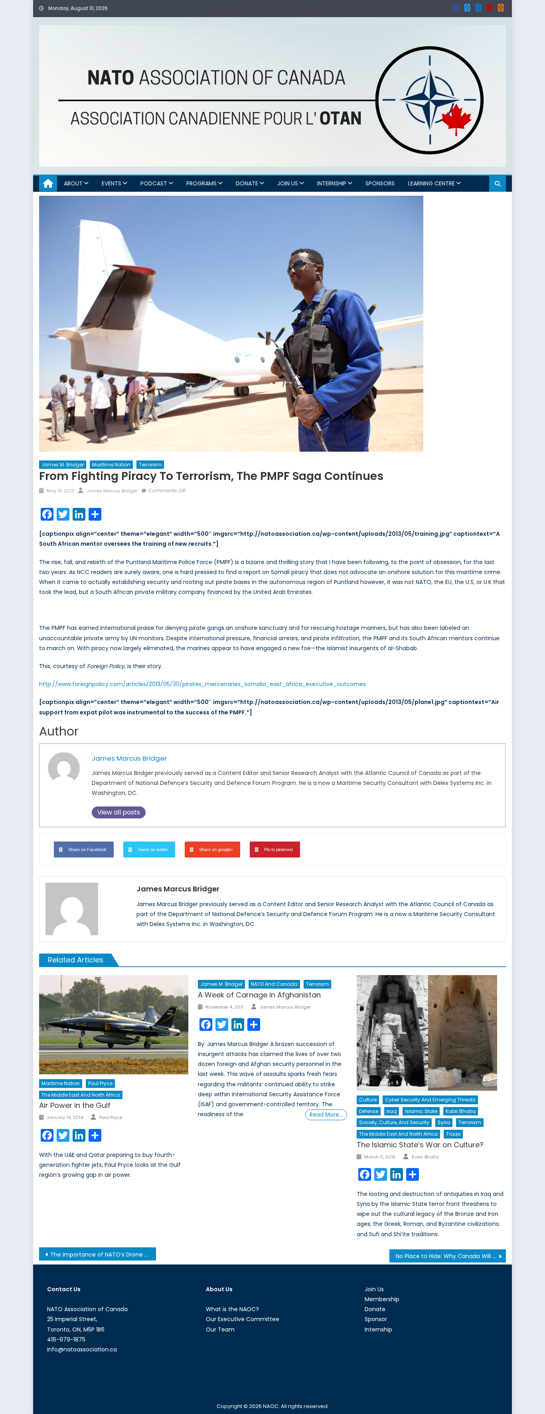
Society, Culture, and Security (394, 1122)
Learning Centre (431, 183)
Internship (331, 183)
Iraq (392, 1111)
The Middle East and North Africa (80, 1094)
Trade (453, 1134)
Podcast (153, 183)
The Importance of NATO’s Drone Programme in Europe (103, 1255)
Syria (444, 1122)
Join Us (287, 183)
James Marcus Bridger (112, 491)
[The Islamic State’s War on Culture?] (431, 1033)
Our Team (220, 1329)
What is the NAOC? (232, 1309)
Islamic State (421, 1111)
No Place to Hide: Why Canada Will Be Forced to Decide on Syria (451, 1256)
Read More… (326, 1115)
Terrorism (150, 464)
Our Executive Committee (242, 1319)
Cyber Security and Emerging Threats (430, 1099)
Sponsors (380, 183)
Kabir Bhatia (461, 1111)
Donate (247, 183)
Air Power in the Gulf (75, 1105)
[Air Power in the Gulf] (113, 1024)
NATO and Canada (274, 984)
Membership (382, 1299)
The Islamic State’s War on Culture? (420, 1145)
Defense (368, 1111)
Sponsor (376, 1319)
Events (111, 183)
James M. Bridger (62, 464)
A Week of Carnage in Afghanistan (259, 995)
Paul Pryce (100, 1083)
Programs (201, 183)
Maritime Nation (111, 464)
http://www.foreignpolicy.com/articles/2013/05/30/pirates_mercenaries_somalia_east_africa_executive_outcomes (202, 684)
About (73, 183)
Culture (368, 1099)
